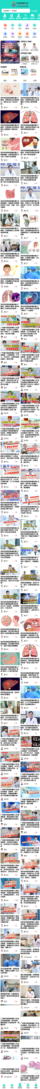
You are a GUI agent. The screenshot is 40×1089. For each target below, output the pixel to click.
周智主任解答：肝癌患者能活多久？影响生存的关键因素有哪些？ (30, 1002)
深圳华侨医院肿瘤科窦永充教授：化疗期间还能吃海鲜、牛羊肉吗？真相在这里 (30, 728)
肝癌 (12, 28)
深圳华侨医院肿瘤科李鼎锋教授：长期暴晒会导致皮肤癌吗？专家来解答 (10, 281)
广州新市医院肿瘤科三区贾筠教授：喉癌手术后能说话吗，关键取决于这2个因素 (30, 850)
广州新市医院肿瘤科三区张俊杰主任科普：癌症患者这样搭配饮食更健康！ (10, 1071)
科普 (35, 80)
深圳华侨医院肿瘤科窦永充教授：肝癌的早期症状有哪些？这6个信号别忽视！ (30, 152)
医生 (25, 80)
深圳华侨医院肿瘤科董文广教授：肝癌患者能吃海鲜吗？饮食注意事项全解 (30, 178)
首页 (4, 18)
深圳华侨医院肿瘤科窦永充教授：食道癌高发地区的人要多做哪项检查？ (30, 283)
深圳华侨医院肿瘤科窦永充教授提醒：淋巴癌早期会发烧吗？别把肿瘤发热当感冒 (10, 631)
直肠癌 (20, 37)
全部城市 (6, 11)
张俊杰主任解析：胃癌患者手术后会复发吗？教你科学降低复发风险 (30, 951)
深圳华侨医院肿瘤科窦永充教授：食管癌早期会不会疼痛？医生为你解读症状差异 (10, 180)
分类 (12, 1087)
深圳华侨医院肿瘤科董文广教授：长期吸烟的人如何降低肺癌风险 (10, 230)
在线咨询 (32, 18)
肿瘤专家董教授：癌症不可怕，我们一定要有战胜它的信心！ (30, 585)
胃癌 (20, 28)
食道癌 (34, 37)
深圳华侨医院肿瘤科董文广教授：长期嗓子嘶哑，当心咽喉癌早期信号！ (30, 258)
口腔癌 (34, 28)
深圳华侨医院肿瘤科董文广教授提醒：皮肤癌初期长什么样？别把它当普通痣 (10, 154)
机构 (15, 80)
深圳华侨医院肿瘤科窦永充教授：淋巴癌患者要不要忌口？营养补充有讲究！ (10, 256)
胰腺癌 (27, 37)
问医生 (20, 1088)
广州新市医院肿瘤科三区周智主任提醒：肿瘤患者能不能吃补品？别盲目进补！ (30, 1078)
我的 (36, 1087)
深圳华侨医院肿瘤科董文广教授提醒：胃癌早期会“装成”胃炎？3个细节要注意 (10, 669)
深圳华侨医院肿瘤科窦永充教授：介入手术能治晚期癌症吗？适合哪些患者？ (30, 702)
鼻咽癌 (5, 37)
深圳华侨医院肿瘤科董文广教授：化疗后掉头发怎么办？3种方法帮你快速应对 (10, 718)
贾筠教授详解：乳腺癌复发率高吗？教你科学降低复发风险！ (10, 996)
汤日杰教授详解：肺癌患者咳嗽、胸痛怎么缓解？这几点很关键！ (10, 971)
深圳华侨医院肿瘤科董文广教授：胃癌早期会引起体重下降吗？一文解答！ (30, 308)
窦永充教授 (34, 50)
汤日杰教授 (25, 50)
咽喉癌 (27, 28)
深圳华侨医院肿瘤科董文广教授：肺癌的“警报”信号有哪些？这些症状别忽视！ (10, 306)
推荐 (5, 80)
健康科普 (25, 18)
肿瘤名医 (18, 18)
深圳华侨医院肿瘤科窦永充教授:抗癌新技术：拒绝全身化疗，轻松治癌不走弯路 (10, 456)
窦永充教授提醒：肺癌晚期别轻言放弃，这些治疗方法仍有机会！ (30, 977)
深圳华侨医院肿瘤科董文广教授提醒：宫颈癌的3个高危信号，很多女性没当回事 (30, 635)
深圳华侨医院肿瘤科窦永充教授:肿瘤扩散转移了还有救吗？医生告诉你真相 (10, 530)
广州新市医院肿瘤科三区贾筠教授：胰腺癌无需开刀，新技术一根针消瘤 (30, 801)
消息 (28, 1087)
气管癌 (13, 37)
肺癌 (5, 28)
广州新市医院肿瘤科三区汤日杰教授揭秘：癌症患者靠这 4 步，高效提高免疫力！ (10, 1046)
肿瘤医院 (11, 18)
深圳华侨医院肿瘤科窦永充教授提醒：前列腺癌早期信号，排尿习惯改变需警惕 (10, 644)
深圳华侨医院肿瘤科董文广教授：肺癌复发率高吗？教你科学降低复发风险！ (30, 127)
